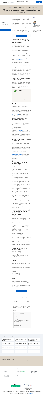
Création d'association (4, 360)
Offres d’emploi (20, 371)
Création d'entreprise (20, 1)
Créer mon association (39, 2)
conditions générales (30, 393)
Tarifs (24, 3)
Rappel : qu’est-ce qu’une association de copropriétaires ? (5, 26)
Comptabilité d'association (18, 360)
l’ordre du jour (21, 130)
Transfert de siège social (6, 375)
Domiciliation (5, 371)
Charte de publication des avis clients (35, 372)
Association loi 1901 (32, 360)
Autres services (19, 3)
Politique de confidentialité (34, 371)
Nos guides (27, 3)
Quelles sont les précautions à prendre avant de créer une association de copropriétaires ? (5, 24)
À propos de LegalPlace (20, 368)
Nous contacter (19, 372)
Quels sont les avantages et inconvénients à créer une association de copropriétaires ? (5, 22)
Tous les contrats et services (7, 379)
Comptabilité (27, 1)
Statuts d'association (11, 360)
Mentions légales (33, 368)
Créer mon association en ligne (21, 35)
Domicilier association (26, 360)
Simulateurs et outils (5, 368)
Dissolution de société (6, 376)
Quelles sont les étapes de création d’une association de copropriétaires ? (5, 19)
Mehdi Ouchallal (36, 19)
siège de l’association (20, 59)
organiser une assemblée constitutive (18, 33)
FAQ (17, 375)
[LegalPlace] (5, 2)
